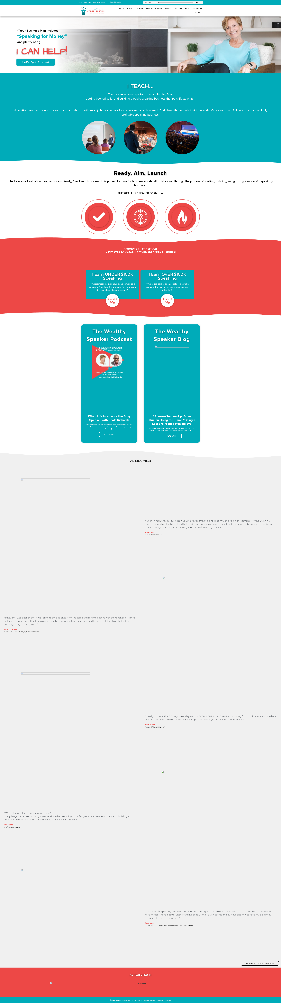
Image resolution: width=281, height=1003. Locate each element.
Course (168, 8)
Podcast (178, 8)
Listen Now (109, 434)
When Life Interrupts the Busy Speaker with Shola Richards (109, 418)
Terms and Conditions (163, 1000)
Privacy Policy (145, 1000)
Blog (187, 8)
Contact (199, 13)
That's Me (112, 300)
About (121, 8)
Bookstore (197, 8)
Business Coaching (135, 8)
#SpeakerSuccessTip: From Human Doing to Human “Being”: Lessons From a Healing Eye (172, 420)
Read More (172, 436)
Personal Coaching (154, 8)
